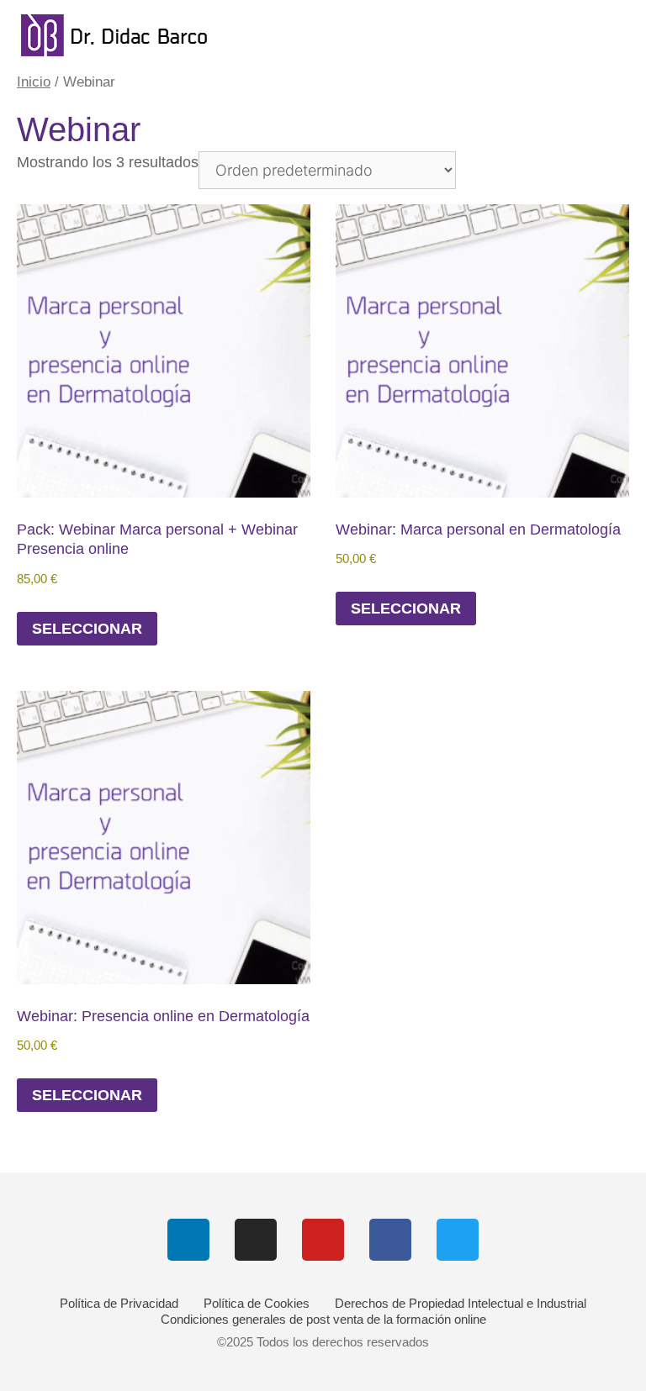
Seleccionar (87, 628)
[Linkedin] (188, 1240)
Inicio (33, 82)
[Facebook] (390, 1240)
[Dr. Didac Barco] (130, 35)
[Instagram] (256, 1240)
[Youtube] (323, 1240)
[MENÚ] (615, 35)
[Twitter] (458, 1240)
